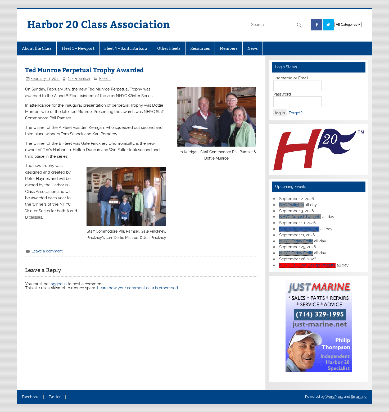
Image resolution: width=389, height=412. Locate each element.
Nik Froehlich (79, 78)
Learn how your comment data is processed (137, 288)
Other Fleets (168, 48)
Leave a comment (47, 251)
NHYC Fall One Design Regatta (307, 265)
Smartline (359, 397)
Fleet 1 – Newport (78, 48)
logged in (58, 284)
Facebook (30, 397)
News (252, 48)
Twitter (55, 397)
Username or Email (290, 78)
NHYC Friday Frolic (296, 241)
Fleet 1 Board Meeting (299, 229)
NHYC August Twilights (300, 216)
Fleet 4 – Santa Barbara (125, 48)
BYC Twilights (291, 204)
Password (282, 94)
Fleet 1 (105, 78)
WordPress (334, 397)
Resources (200, 48)
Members (229, 48)
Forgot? (295, 113)
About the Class (37, 48)
